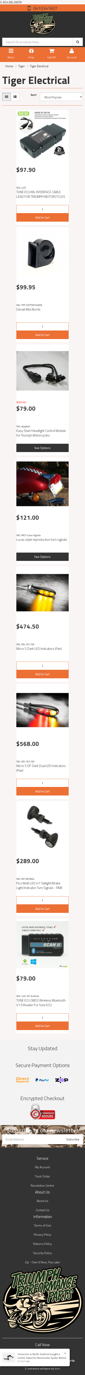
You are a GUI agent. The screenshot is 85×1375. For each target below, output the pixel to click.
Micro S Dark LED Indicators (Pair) (39, 648)
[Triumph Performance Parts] (42, 22)
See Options (42, 447)
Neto (57, 1368)
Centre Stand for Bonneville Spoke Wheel (41, 1358)
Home (9, 66)
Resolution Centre (42, 1185)
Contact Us (42, 1210)
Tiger (21, 66)
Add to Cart (42, 217)
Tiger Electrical (39, 66)
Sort (34, 95)
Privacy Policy (42, 1234)
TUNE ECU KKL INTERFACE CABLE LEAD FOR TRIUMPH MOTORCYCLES (40, 194)
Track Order (42, 1176)
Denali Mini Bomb (28, 309)
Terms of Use (42, 1225)
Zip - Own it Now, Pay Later (42, 1262)
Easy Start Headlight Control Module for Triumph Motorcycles (41, 433)
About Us (42, 1200)
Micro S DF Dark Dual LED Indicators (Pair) (41, 768)
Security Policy (42, 1253)
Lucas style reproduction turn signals (41, 539)
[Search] (78, 42)
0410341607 (44, 8)
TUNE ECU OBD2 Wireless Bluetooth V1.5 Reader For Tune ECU (41, 1002)
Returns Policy (42, 1243)
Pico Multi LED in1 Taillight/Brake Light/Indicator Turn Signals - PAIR (39, 885)
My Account (42, 1167)
